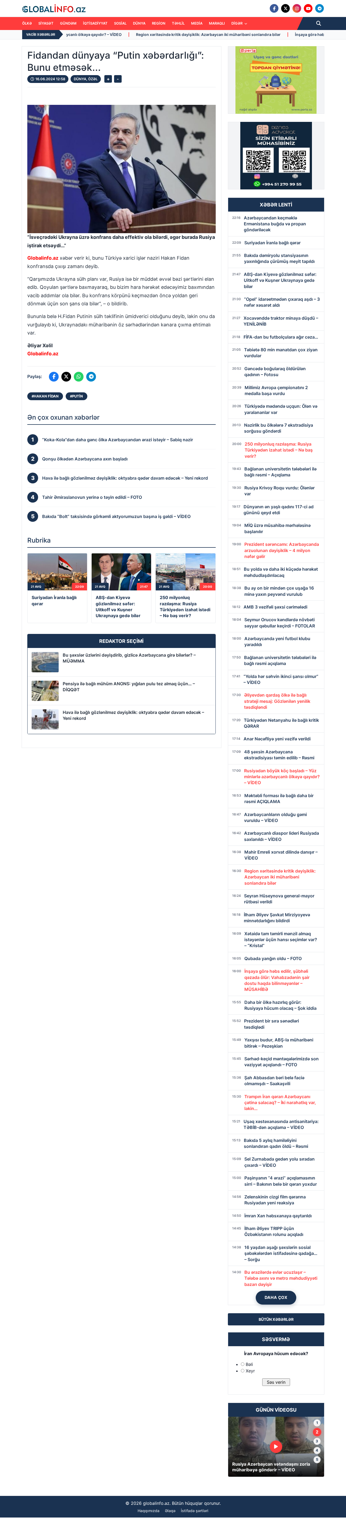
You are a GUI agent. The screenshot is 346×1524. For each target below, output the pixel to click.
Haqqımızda (148, 1510)
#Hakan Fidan (45, 396)
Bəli (249, 1364)
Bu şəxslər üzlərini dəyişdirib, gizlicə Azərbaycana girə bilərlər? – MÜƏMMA (129, 658)
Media (196, 23)
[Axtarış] (319, 23)
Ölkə (27, 23)
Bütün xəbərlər (276, 1319)
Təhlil (178, 23)
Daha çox (276, 1297)
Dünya (139, 23)
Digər (237, 23)
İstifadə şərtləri (194, 1510)
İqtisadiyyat (95, 23)
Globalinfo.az (42, 258)
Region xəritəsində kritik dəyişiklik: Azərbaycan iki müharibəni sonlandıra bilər (120, 34)
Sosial (120, 23)
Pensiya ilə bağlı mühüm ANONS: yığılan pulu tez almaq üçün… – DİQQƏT (129, 686)
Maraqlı (217, 23)
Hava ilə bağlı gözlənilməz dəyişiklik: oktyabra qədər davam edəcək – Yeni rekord (133, 715)
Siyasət (46, 23)
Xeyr (250, 1370)
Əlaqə (170, 1510)
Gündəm (68, 23)
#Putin (76, 396)
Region (158, 23)
